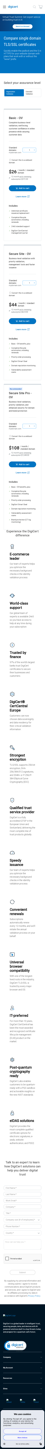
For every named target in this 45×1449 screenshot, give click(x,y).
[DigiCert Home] (13, 6)
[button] (15, 1346)
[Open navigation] (4, 6)
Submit (22, 1272)
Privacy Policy (34, 1296)
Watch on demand (22, 26)
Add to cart (24, 188)
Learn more (21, 196)
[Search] (34, 6)
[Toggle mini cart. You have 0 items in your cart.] (40, 6)
